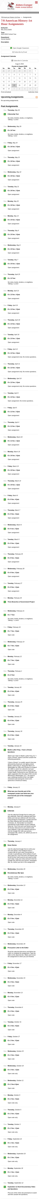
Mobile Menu (36, 2)
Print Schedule (6, 92)
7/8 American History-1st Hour (10, 17)
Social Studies (5, 39)
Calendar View (33, 92)
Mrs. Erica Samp (6, 29)
